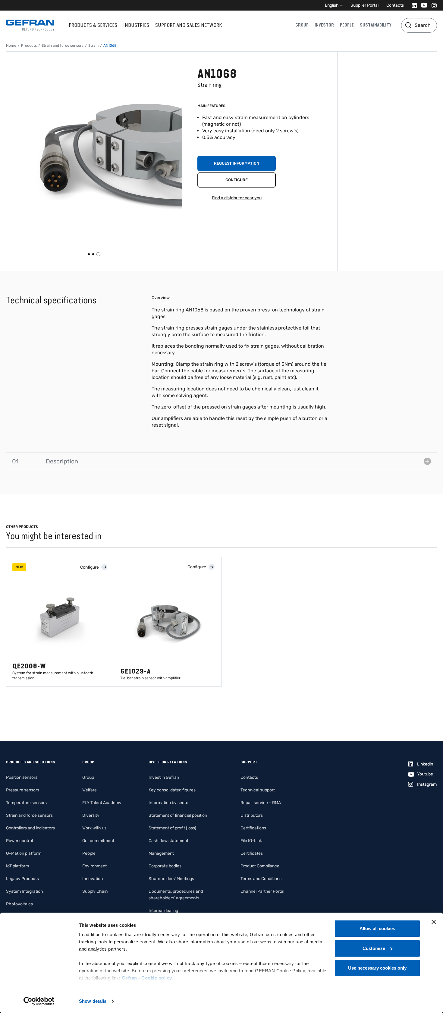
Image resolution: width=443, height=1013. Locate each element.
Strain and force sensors (62, 45)
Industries (136, 25)
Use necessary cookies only (377, 967)
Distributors (251, 815)
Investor (324, 25)
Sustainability (375, 25)
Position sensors (21, 777)
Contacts (395, 5)
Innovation (92, 878)
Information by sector (169, 802)
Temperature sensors (26, 802)
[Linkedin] (412, 5)
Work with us (94, 828)
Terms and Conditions (260, 878)
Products (29, 45)
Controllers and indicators (30, 828)
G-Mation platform (23, 853)
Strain (93, 45)
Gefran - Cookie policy (147, 977)
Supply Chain (95, 891)
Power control (19, 840)
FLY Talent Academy (101, 802)
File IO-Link (251, 840)
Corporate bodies (165, 866)
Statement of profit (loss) (172, 828)
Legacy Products (22, 878)
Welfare (89, 790)
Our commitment (98, 840)
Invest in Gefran (164, 777)
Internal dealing (163, 910)
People (347, 25)
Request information (236, 163)
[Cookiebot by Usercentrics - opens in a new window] (39, 1001)
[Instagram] (432, 5)
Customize (374, 948)
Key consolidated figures (172, 790)
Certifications (253, 828)
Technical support (257, 790)
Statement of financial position (178, 815)
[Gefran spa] (30, 25)
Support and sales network (188, 25)
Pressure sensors (22, 790)
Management (161, 853)
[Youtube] (422, 5)
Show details (92, 1001)
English (332, 5)
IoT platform (17, 866)
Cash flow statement (168, 840)
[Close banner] (434, 922)
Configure (236, 180)
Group (302, 25)
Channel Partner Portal (262, 891)
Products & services (93, 25)
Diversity (90, 815)
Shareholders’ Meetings (171, 878)
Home (11, 45)
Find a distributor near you (237, 197)
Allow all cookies (377, 928)
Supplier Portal (364, 5)
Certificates (251, 853)
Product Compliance (259, 866)
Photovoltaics (19, 904)
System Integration (24, 891)
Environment (94, 866)
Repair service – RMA (260, 802)
